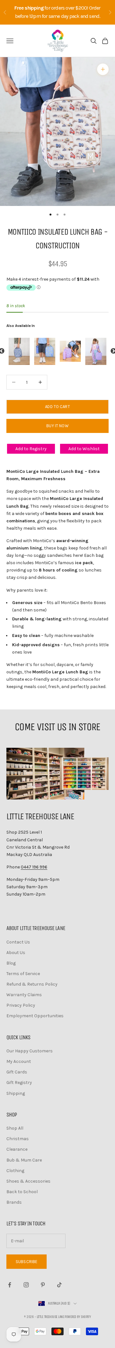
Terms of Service (23, 973)
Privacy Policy (20, 1005)
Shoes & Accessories (28, 1181)
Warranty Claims (24, 994)
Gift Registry (19, 1082)
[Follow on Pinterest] (43, 1285)
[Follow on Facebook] (9, 1285)
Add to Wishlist (84, 448)
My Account (18, 1061)
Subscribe (26, 1261)
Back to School (22, 1191)
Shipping (15, 1093)
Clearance (16, 1149)
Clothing (15, 1170)
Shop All (14, 1128)
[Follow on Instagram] (26, 1285)
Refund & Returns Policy (31, 984)
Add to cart (57, 406)
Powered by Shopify (78, 1317)
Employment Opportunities (35, 1016)
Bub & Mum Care (24, 1160)
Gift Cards (16, 1072)
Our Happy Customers (29, 1051)
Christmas (17, 1138)
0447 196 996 (34, 867)
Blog (11, 963)
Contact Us (18, 942)
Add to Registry (31, 448)
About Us (15, 952)
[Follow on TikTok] (59, 1285)
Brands (14, 1202)
